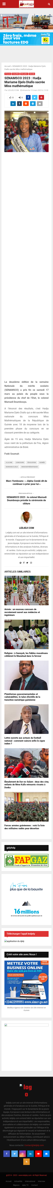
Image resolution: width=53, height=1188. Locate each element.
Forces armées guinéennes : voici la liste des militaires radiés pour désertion (24, 827)
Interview (41, 1181)
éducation (32, 462)
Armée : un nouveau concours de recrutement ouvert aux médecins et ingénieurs (22, 612)
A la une (7, 74)
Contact (34, 1185)
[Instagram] (22, 1153)
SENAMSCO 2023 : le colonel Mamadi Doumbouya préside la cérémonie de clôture (27, 500)
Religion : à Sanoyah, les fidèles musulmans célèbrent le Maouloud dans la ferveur (26, 654)
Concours (20, 462)
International (30, 1181)
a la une (9, 462)
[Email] (46, 1153)
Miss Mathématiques (29, 467)
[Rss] (26, 1161)
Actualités (15, 74)
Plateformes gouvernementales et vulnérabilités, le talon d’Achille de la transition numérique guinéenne (22, 697)
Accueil (7, 66)
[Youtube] (38, 1153)
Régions (16, 1185)
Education (24, 74)
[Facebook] (6, 1153)
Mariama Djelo (12, 467)
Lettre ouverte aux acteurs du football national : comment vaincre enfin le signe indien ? (24, 741)
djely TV (25, 1185)
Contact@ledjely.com (34, 1145)
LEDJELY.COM (13, 90)
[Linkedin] (30, 1153)
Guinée (32, 74)
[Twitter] (14, 1153)
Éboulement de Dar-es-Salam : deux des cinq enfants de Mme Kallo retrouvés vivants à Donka (26, 784)
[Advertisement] (26, 268)
